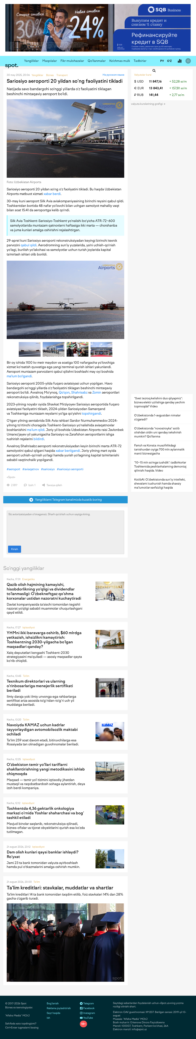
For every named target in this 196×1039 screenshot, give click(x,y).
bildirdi (38, 439)
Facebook (89, 1008)
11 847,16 (155, 81)
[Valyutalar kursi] (179, 61)
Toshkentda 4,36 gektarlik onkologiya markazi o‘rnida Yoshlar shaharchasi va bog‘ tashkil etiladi (45, 813)
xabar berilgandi (68, 451)
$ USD (139, 81)
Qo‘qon (64, 392)
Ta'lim (26, 676)
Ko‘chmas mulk (119, 61)
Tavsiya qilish (54, 485)
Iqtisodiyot (28, 627)
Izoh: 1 (31, 485)
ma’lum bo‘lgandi (19, 376)
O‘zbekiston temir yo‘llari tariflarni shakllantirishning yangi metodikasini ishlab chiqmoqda (46, 769)
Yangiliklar (31, 61)
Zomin (96, 392)
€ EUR (139, 88)
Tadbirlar (140, 61)
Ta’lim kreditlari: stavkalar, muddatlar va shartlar (60, 888)
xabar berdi (52, 194)
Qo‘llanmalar (97, 61)
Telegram (88, 1003)
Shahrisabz (79, 392)
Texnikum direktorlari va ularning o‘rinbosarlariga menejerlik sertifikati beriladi (40, 686)
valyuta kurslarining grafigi (147, 104)
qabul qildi (29, 245)
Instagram (89, 1013)
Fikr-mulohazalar (72, 61)
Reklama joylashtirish (59, 1008)
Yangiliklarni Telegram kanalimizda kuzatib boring (67, 499)
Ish (48, 1017)
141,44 (153, 95)
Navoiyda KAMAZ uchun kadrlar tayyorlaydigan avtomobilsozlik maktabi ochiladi (42, 729)
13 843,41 (156, 88)
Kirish (14, 549)
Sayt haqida (53, 1013)
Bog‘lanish (53, 1003)
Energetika (28, 579)
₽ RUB (139, 95)
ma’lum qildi (36, 430)
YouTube (88, 1017)
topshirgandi (91, 413)
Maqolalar (49, 61)
